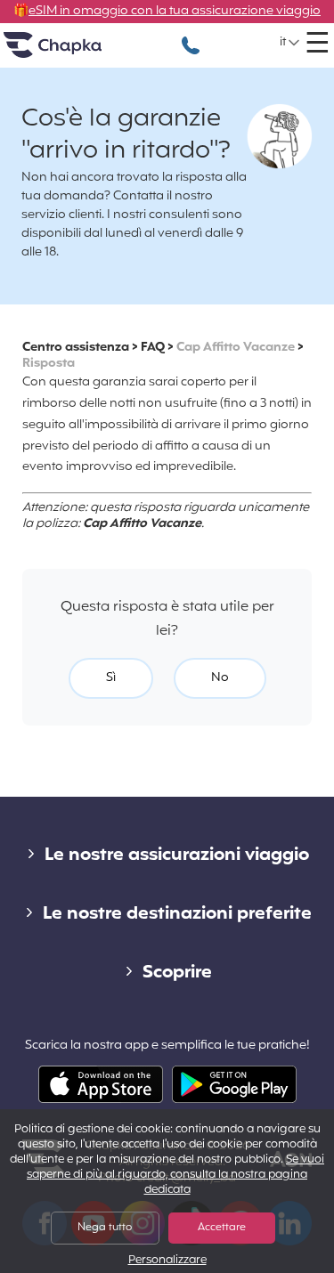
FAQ (153, 347)
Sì (111, 678)
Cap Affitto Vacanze (235, 347)
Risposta (48, 363)
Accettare (222, 1228)
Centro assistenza (75, 347)
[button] (290, 43)
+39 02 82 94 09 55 (190, 36)
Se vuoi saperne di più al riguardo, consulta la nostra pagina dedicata (175, 1175)
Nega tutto (104, 1228)
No (220, 678)
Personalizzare (167, 1261)
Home (75, 52)
